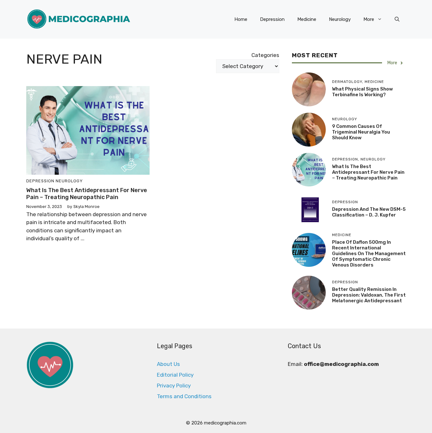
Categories (265, 55)
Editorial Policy (175, 375)
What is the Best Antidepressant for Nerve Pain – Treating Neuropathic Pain (86, 194)
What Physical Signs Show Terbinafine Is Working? (362, 91)
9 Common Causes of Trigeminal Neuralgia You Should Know (361, 132)
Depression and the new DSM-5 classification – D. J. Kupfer (369, 212)
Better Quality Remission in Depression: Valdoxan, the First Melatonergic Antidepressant (369, 295)
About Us (168, 364)
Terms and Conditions (184, 396)
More (368, 19)
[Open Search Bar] (397, 19)
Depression (272, 19)
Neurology (340, 19)
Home (240, 19)
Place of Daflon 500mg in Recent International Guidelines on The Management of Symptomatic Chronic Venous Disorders (369, 253)
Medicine (306, 19)
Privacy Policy (174, 385)
